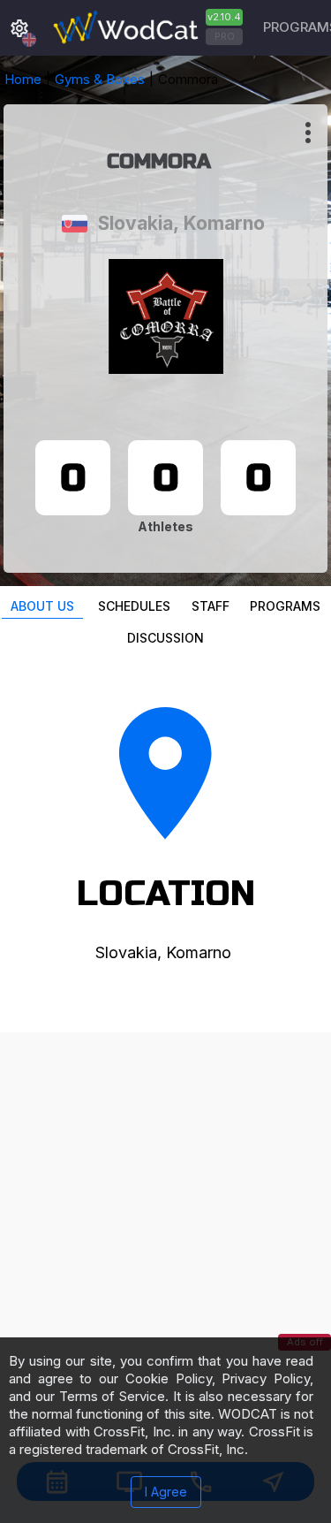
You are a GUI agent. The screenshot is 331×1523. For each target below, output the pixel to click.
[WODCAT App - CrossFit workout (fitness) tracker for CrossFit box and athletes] (146, 28)
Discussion (165, 637)
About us (42, 605)
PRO (224, 36)
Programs (285, 605)
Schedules (134, 605)
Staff (210, 605)
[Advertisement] (165, 1198)
